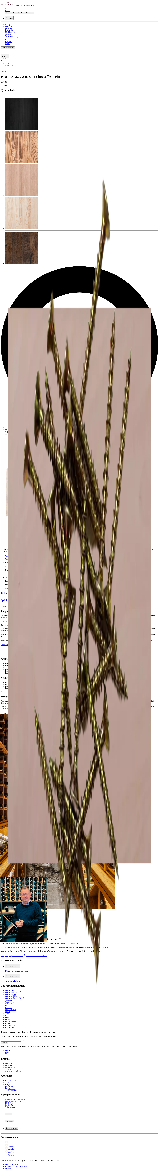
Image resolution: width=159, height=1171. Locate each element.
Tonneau (12, 1124)
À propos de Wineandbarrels (19, 1133)
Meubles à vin (14, 1122)
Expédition (13, 1131)
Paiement (13, 1129)
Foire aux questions (16, 1125)
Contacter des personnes (18, 1134)
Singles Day (14, 1138)
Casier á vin (14, 1120)
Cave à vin (13, 1118)
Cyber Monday (15, 1140)
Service (12, 1127)
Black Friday (14, 1136)
